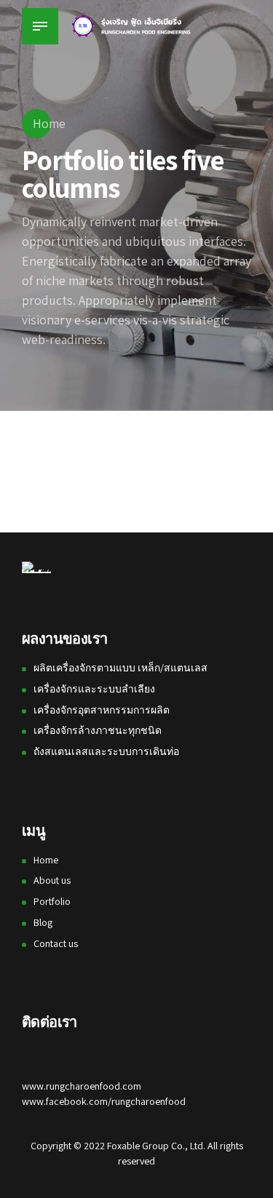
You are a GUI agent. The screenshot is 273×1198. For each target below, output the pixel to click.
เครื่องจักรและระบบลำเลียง (94, 688)
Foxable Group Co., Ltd (155, 1145)
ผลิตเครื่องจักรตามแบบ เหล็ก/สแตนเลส (120, 667)
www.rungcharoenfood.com (81, 1086)
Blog (42, 922)
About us (52, 880)
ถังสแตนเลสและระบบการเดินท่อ (106, 751)
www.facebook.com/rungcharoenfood (104, 1101)
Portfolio (52, 901)
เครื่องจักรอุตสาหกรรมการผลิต (101, 709)
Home (49, 123)
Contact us (55, 943)
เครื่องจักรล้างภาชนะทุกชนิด (97, 730)
